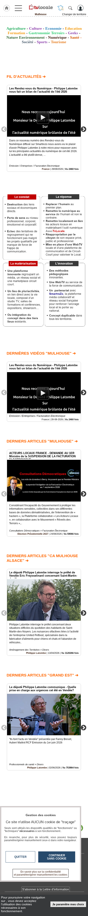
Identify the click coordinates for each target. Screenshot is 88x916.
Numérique (57, 37)
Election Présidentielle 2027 (33, 534)
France (46, 169)
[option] (44, 128)
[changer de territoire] (60, 8)
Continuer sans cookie (56, 857)
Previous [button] (4, 129)
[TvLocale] (40, 7)
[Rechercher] (70, 8)
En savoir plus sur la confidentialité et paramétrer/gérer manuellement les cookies (40, 873)
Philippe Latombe (36, 653)
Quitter (20, 856)
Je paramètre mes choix (68, 904)
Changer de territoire (74, 14)
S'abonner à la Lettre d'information (45, 889)
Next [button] (83, 129)
